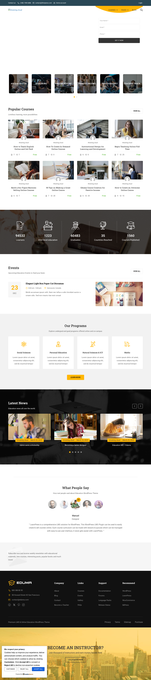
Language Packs (105, 600)
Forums (102, 596)
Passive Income (87, 83)
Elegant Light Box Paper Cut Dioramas (45, 283)
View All (136, 271)
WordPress (126, 591)
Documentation (105, 591)
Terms (117, 622)
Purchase (139, 622)
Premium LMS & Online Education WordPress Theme (29, 622)
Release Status (104, 605)
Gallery (80, 600)
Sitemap (127, 622)
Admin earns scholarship (29, 445)
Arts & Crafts (18, 83)
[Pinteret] (19, 605)
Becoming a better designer (75, 445)
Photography (110, 83)
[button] (74, 97)
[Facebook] (9, 605)
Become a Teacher (61, 605)
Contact (57, 600)
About (56, 591)
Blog (134, 10)
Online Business (64, 83)
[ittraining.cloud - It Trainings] (17, 10)
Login (140, 3)
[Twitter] (14, 605)
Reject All (24, 669)
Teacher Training (133, 83)
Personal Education (58, 352)
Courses (111, 10)
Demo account (61, 3)
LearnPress (126, 596)
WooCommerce (128, 600)
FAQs (80, 605)
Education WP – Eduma (121, 445)
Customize (10, 669)
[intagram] (23, 605)
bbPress (125, 605)
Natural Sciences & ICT (93, 352)
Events (80, 596)
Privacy (108, 622)
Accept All (38, 669)
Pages (123, 10)
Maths (127, 352)
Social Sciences (24, 352)
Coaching (41, 83)
